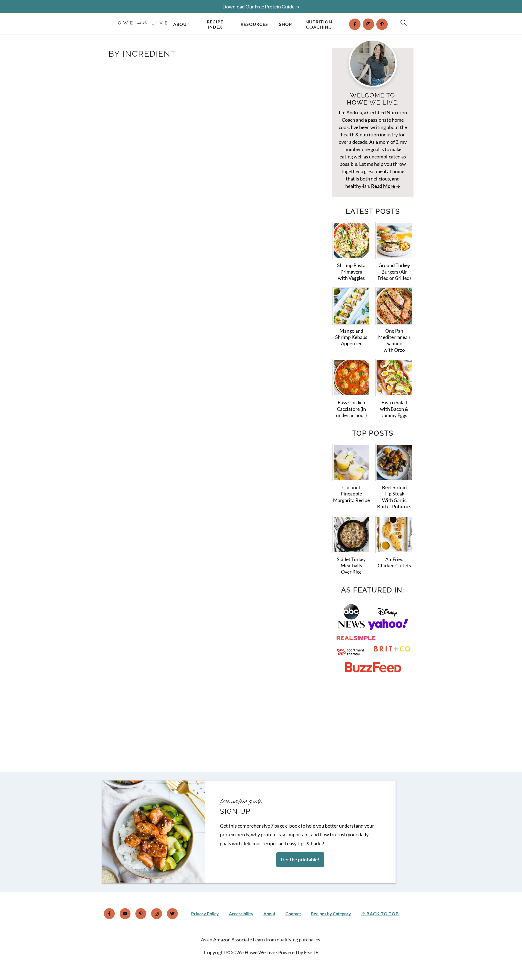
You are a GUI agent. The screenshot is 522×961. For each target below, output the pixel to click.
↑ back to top (380, 913)
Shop (285, 24)
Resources (254, 24)
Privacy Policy (205, 913)
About (181, 24)
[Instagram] (368, 24)
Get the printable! (300, 859)
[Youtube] (125, 913)
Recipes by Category (331, 913)
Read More (383, 186)
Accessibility (241, 913)
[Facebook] (355, 24)
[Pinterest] (382, 24)
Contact (293, 913)
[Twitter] (172, 913)
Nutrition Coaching (319, 24)
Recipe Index (215, 24)
